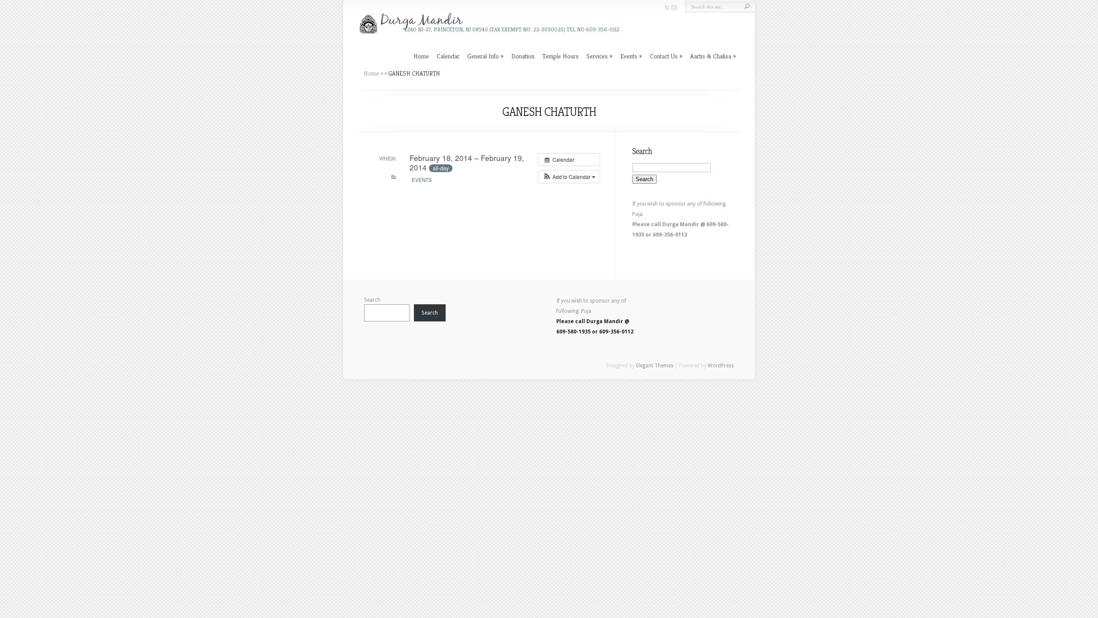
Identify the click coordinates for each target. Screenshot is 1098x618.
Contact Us (664, 56)
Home (421, 56)
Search (372, 300)
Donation (522, 56)
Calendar (448, 56)
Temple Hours (560, 56)
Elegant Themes (654, 366)
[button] (569, 177)
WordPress (721, 366)
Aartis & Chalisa (710, 56)
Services (597, 56)
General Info (483, 56)
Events (628, 56)
